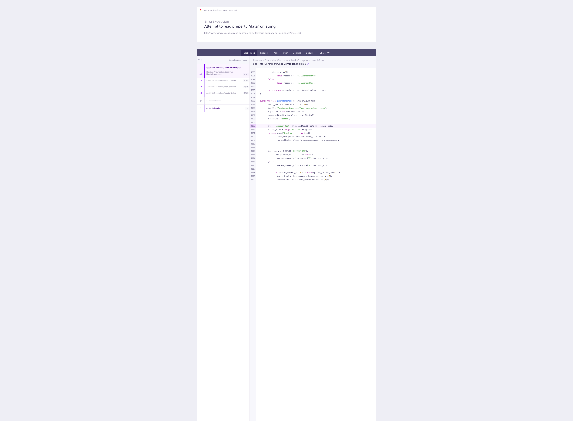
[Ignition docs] (202, 10)
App (276, 53)
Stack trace (249, 53)
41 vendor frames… (214, 100)
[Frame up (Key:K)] (199, 60)
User (285, 53)
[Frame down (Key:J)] (201, 60)
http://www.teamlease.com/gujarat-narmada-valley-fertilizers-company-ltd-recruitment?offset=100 (252, 33)
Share (323, 53)
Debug (309, 53)
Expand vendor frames (238, 60)
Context (297, 53)
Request (264, 53)
